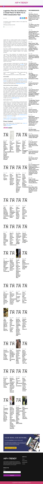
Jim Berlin (22, 64)
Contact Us (25, 123)
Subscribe (12, 475)
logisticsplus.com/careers (20, 83)
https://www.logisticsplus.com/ (12, 124)
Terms (23, 459)
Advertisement (24, 462)
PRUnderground (20, 119)
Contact (23, 463)
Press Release (8, 125)
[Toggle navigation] (4, 6)
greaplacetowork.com (15, 97)
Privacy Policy (24, 460)
